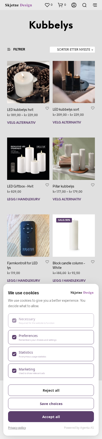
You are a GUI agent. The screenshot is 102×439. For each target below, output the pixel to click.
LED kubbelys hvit (20, 109)
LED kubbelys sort (66, 109)
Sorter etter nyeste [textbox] (73, 49)
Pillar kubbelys (63, 186)
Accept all (51, 416)
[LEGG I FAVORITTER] (47, 108)
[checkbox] (51, 320)
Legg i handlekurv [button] (23, 199)
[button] (48, 4)
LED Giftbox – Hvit (20, 186)
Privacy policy (17, 428)
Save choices (51, 403)
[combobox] (72, 50)
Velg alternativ (21, 122)
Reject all (51, 390)
